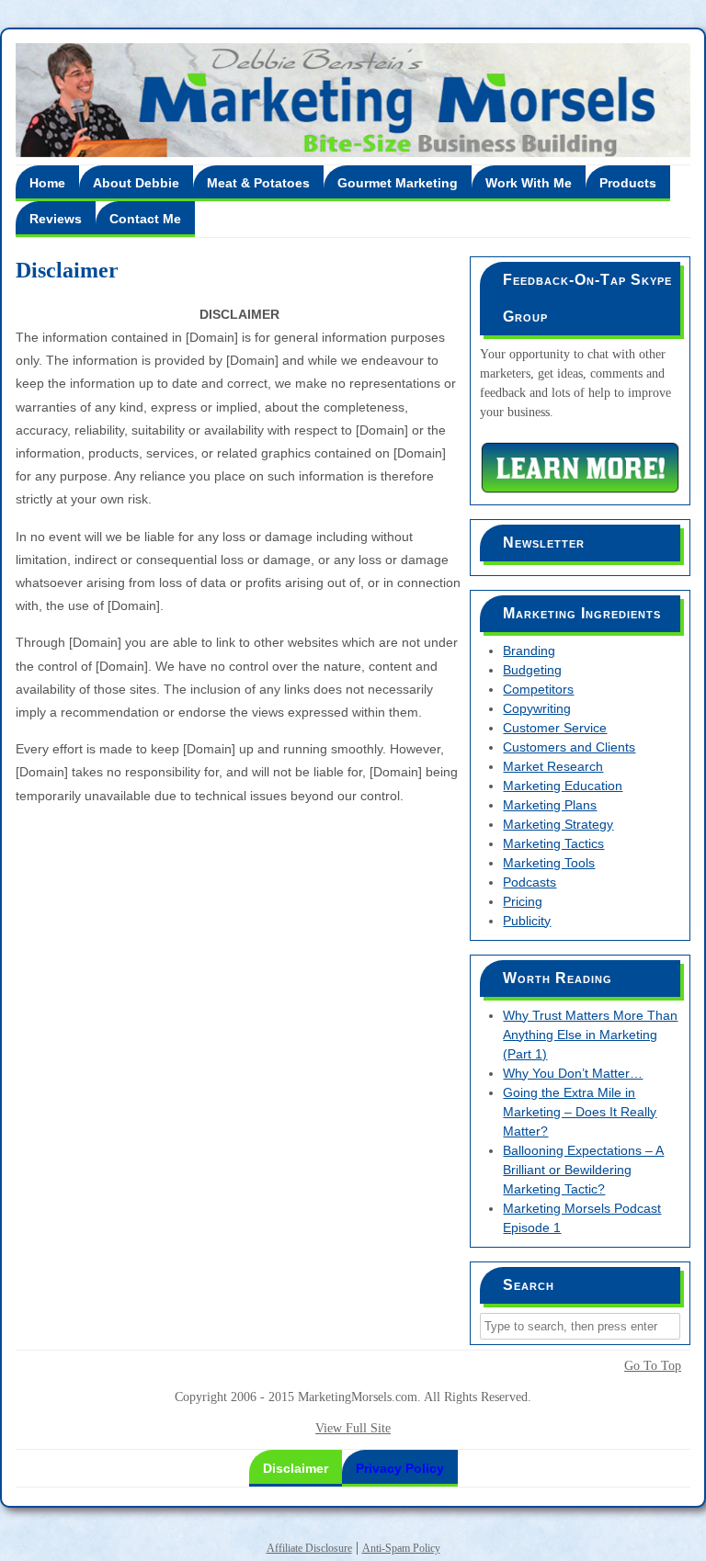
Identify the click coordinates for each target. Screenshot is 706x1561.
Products (627, 182)
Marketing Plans (550, 804)
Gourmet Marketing (397, 182)
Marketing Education (562, 785)
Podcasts (529, 882)
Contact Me (145, 218)
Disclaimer (295, 1468)
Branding (529, 650)
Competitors (538, 689)
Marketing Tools (549, 862)
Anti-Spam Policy (401, 1548)
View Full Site (353, 1428)
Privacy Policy (400, 1468)
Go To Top (652, 1366)
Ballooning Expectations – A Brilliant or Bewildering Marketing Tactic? (583, 1169)
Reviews (55, 218)
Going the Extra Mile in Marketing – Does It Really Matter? (579, 1111)
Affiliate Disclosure (309, 1548)
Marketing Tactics (553, 843)
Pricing (522, 901)
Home (47, 182)
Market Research (553, 766)
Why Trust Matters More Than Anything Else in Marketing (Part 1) (590, 1034)
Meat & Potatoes (258, 182)
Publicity (527, 920)
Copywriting (537, 708)
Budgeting (532, 669)
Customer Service (555, 727)
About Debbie (136, 182)
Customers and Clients (569, 747)
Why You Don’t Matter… (573, 1073)
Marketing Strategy (558, 824)
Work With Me (528, 182)
